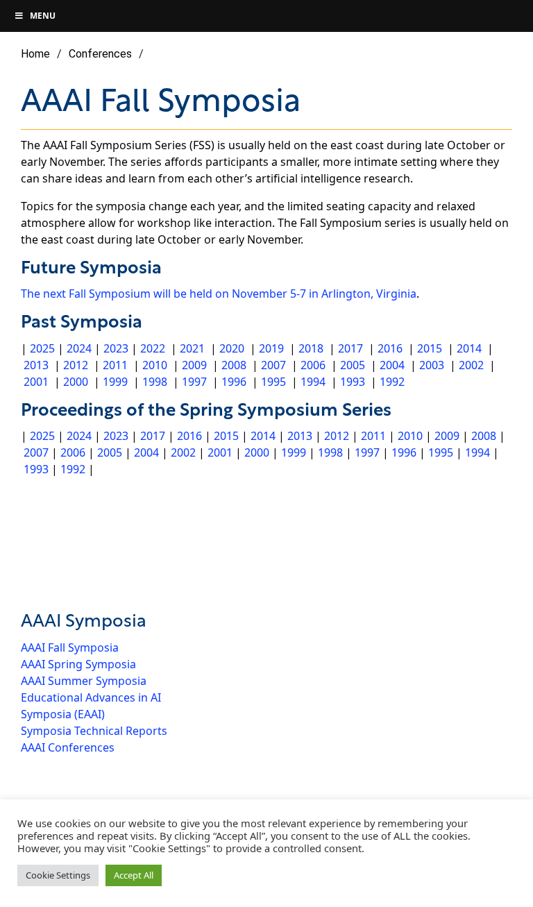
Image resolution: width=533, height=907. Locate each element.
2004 (392, 365)
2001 (36, 381)
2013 (36, 365)
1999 (115, 381)
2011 (115, 365)
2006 (313, 365)
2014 (469, 348)
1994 (313, 381)
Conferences (100, 53)
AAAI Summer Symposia (83, 680)
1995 (273, 381)
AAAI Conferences (68, 747)
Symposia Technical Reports (94, 730)
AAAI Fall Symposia (70, 647)
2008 (233, 365)
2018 (310, 348)
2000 (75, 381)
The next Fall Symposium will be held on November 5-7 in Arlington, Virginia (218, 293)
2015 (429, 348)
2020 (231, 348)
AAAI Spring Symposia (78, 664)
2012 (75, 365)
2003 (431, 365)
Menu (43, 16)
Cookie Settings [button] (58, 875)
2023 (115, 348)
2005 (352, 365)
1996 (233, 381)
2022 (152, 348)
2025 (42, 348)
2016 (390, 348)
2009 (194, 365)
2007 (273, 365)
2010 (154, 365)
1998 (154, 381)
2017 (350, 348)
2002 (471, 365)
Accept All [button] (133, 875)
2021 (192, 348)
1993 (352, 381)
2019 (271, 348)
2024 (80, 348)
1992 (392, 381)
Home (35, 53)
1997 (194, 381)
